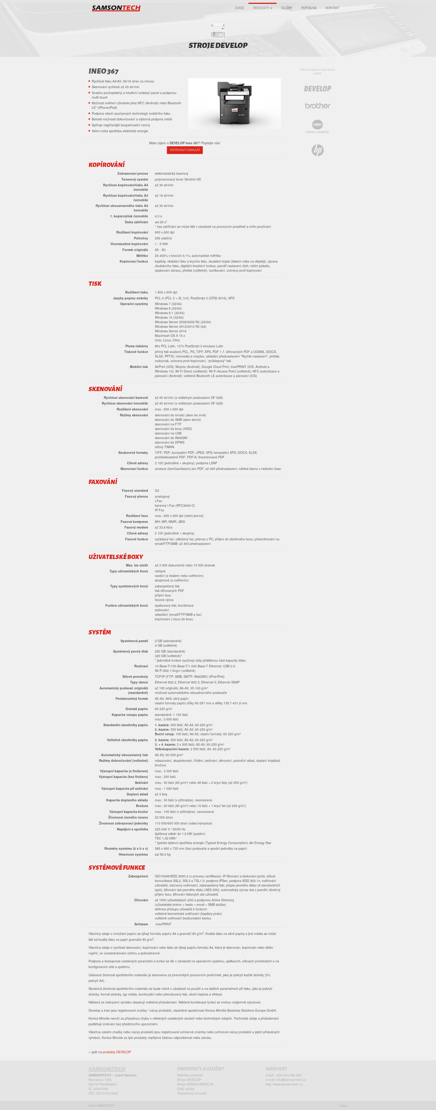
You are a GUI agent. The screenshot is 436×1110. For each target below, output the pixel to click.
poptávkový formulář (185, 150)
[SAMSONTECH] (116, 8)
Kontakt (332, 8)
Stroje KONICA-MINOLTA (195, 1084)
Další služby (185, 1088)
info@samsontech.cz (291, 1079)
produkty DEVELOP (117, 1052)
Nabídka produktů (190, 1075)
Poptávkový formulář (192, 1093)
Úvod (239, 8)
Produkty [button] (261, 8)
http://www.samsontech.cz (284, 1084)
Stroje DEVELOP (189, 1079)
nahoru (343, 1105)
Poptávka (309, 8)
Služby (286, 8)
